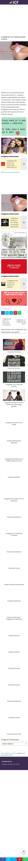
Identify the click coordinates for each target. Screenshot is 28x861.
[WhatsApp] (19, 313)
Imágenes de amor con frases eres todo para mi (6, 322)
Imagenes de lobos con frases (10, 764)
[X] (11, 313)
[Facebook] (3, 313)
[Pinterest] (15, 313)
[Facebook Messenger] (7, 313)
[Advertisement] (14, 20)
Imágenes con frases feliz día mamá (21, 322)
